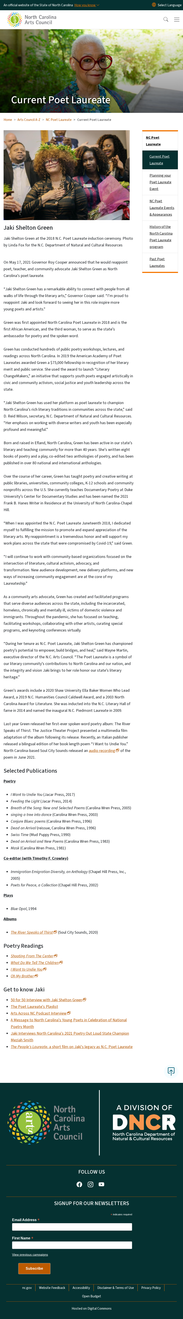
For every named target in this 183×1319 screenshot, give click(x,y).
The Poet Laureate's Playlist (34, 1006)
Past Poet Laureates (157, 262)
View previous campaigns (30, 1254)
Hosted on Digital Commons (92, 1308)
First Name (22, 1238)
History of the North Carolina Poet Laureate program (161, 236)
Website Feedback (52, 1287)
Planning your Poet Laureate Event (160, 182)
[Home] (32, 15)
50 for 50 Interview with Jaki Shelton (46, 1000)
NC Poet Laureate (59, 119)
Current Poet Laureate (160, 160)
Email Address (26, 1219)
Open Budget (91, 1296)
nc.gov (27, 1287)
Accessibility (81, 1287)
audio (102, 750)
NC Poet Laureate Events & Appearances (162, 208)
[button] (163, 19)
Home (8, 119)
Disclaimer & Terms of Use (115, 1287)
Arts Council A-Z (28, 119)
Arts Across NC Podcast (39, 1013)
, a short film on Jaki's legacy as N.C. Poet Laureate (72, 1047)
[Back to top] (171, 1071)
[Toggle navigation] (177, 19)
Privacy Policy (151, 1287)
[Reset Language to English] (154, 5)
